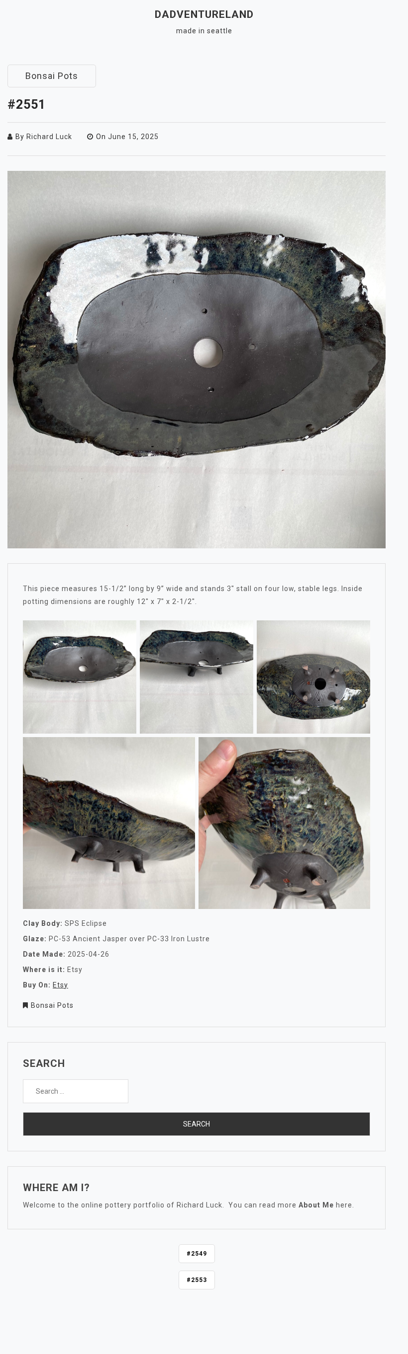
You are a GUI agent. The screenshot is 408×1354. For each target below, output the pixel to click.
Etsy (60, 985)
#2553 (197, 1280)
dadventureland (204, 14)
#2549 (197, 1253)
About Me (316, 1205)
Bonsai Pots (51, 76)
